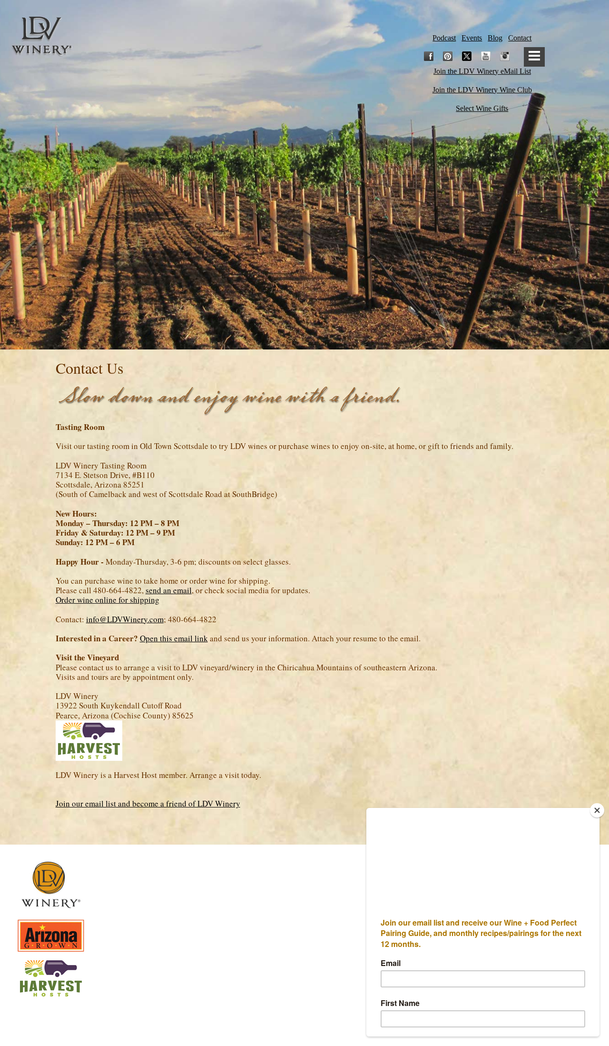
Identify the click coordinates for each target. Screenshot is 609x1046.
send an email (169, 590)
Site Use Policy (304, 893)
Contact (519, 38)
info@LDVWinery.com (125, 619)
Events (472, 38)
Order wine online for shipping (107, 599)
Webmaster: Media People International (304, 1000)
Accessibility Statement (305, 929)
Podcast (444, 38)
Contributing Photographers (304, 1017)
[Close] (597, 810)
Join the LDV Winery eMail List (482, 71)
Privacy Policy (305, 878)
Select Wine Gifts (482, 108)
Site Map (304, 910)
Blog (495, 38)
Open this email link (174, 638)
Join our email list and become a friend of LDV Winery (148, 803)
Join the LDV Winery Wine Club (482, 90)
